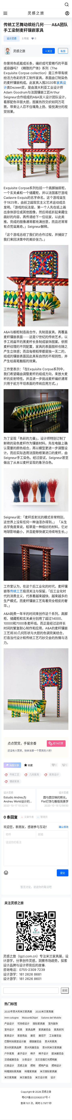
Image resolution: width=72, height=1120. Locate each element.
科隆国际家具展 (12, 1071)
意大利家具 (51, 1041)
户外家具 (9, 1053)
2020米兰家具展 (44, 1011)
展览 (32, 1035)
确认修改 (63, 827)
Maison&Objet (30, 1017)
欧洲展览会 (58, 1053)
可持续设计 (23, 1023)
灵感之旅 (22, 1065)
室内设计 (9, 1029)
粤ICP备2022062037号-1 (36, 1097)
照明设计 (56, 1065)
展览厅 (42, 1035)
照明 (32, 1065)
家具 (19, 1029)
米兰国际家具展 (48, 1071)
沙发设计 (27, 1059)
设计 (53, 1077)
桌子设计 (22, 1053)
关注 (49, 51)
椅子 (32, 1053)
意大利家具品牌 (12, 1047)
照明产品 (43, 1065)
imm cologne (11, 1017)
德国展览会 (35, 1041)
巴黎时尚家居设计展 (15, 1041)
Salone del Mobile (51, 1017)
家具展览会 (45, 1029)
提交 (62, 873)
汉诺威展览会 (11, 1059)
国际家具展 (39, 1023)
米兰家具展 (10, 1077)
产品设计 (9, 1023)
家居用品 (22, 1035)
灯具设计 (9, 1065)
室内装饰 (53, 1023)
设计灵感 (11, 38)
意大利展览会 (32, 1047)
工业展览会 (55, 1035)
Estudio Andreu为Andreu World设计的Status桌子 (17, 801)
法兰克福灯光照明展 (46, 1059)
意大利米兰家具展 (52, 1047)
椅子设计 (43, 1053)
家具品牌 (30, 1029)
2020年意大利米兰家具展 (18, 1011)
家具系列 (59, 1029)
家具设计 (9, 1035)
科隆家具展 (31, 1071)
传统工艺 (16, 591)
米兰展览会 (26, 1077)
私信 (63, 51)
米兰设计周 (41, 1077)
